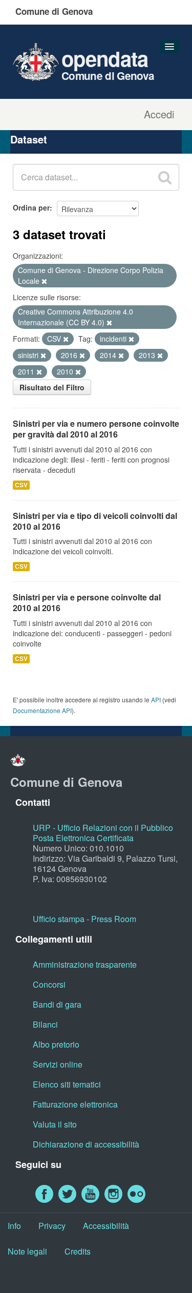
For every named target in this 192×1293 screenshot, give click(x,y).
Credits (78, 1251)
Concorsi (49, 984)
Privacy (52, 1226)
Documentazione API (42, 710)
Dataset (28, 139)
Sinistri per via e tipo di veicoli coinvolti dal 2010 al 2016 (95, 521)
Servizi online (57, 1064)
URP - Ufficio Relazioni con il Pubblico (103, 827)
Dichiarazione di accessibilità (86, 1144)
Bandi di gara (57, 1004)
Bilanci (45, 1024)
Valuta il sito (55, 1124)
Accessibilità (106, 1226)
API (156, 699)
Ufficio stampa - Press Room (84, 919)
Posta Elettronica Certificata (83, 838)
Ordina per (31, 207)
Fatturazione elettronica (75, 1104)
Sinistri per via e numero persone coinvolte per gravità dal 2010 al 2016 (96, 429)
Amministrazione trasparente (85, 964)
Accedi (159, 114)
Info (14, 1226)
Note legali (27, 1251)
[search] (165, 177)
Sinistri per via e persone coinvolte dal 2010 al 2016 (87, 602)
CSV (21, 485)
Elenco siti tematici (67, 1084)
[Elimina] (44, 281)
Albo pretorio (56, 1044)
